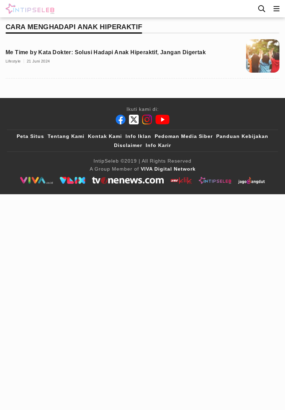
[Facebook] (120, 119)
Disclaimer (128, 145)
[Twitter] (134, 119)
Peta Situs (30, 136)
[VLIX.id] (73, 180)
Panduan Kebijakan (242, 136)
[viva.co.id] (36, 180)
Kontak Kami (105, 136)
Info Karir (158, 145)
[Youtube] (162, 119)
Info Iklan (138, 136)
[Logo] (28, 8)
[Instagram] (147, 119)
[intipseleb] (215, 180)
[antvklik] (181, 180)
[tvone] (127, 180)
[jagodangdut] (251, 180)
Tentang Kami (66, 136)
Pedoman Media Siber (184, 136)
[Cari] (261, 8)
